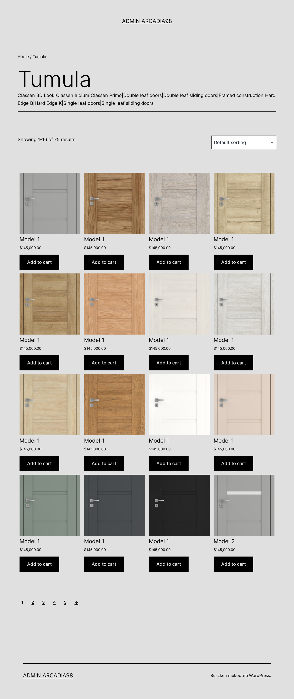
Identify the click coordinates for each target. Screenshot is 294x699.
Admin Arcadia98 (147, 21)
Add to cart (39, 262)
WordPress (259, 675)
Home (23, 56)
